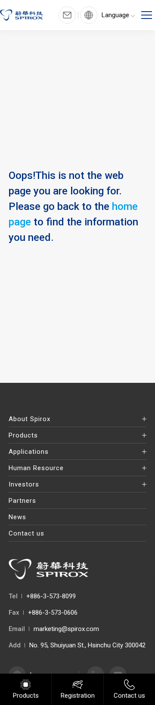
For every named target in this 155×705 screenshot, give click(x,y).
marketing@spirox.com (66, 629)
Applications (29, 452)
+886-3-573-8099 (51, 596)
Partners (22, 501)
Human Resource (36, 468)
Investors (24, 484)
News (17, 517)
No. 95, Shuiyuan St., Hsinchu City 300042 (87, 645)
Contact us (26, 533)
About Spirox (29, 419)
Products (23, 435)
